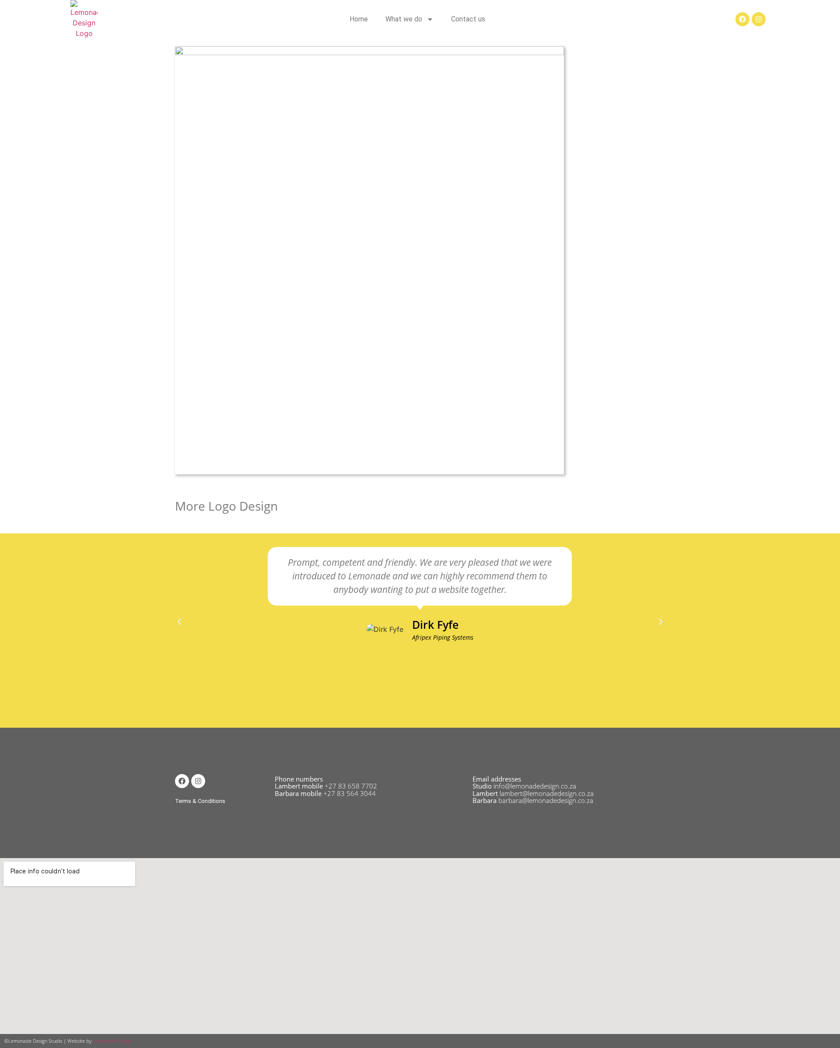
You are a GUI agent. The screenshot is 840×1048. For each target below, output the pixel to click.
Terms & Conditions (200, 801)
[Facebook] (742, 19)
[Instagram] (759, 19)
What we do (403, 19)
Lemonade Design (112, 1040)
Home (359, 19)
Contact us (468, 19)
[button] (179, 621)
